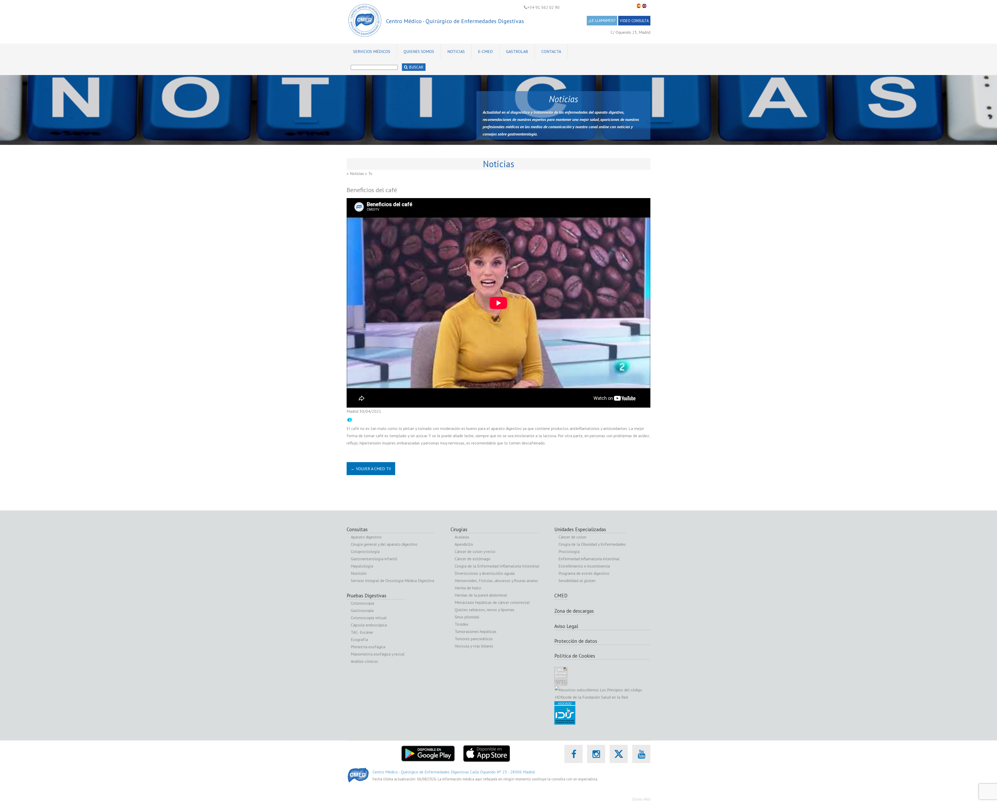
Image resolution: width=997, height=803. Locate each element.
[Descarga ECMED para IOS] (486, 748)
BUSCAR (415, 67)
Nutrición (359, 573)
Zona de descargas (574, 611)
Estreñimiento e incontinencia (584, 566)
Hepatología (362, 566)
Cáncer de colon (572, 536)
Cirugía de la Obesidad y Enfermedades (592, 544)
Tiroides (461, 624)
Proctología (569, 551)
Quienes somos (418, 51)
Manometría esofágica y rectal (378, 654)
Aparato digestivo (366, 536)
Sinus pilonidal (467, 616)
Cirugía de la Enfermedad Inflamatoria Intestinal (497, 566)
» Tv (368, 173)
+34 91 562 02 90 (543, 7)
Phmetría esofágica (368, 646)
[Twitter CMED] (619, 759)
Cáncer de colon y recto (475, 551)
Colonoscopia (362, 603)
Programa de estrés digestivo (583, 573)
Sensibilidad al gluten (576, 580)
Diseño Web (641, 799)
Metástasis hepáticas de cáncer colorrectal (492, 602)
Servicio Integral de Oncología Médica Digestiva (392, 580)
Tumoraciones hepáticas (475, 631)
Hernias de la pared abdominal (481, 595)
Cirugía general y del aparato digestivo (384, 544)
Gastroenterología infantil (374, 558)
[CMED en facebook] (573, 754)
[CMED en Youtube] (641, 754)
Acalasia (462, 536)
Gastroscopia (362, 610)
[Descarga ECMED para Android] (428, 748)
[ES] (639, 6)
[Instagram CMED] (596, 754)
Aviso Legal (566, 626)
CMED (561, 595)
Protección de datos (575, 641)
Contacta (551, 51)
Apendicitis (464, 544)
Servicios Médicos (371, 51)
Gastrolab (517, 51)
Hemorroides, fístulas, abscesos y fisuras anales (496, 580)
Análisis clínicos (364, 661)
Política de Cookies (574, 656)
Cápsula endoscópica (369, 624)
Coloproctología (365, 551)
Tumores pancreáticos (474, 638)
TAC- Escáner (362, 632)
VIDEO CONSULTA (634, 20)
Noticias (456, 51)
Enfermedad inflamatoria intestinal (588, 558)
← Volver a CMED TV (371, 468)
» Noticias (355, 173)
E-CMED (485, 51)
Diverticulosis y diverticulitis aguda (485, 573)
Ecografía (359, 639)
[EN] (645, 6)
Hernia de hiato (468, 587)
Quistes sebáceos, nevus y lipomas (484, 609)
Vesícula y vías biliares (474, 646)
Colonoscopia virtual (369, 617)
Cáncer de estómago (472, 558)
